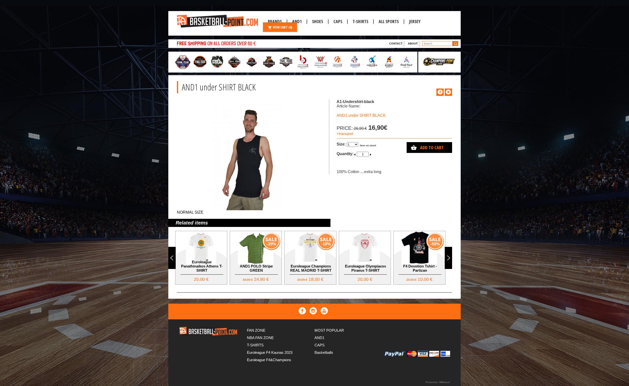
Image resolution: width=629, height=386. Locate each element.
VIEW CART (282, 27)
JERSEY (414, 21)
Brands (275, 21)
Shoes (317, 21)
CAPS (337, 21)
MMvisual (444, 382)
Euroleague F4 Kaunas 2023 (269, 352)
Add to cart (431, 147)
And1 (297, 21)
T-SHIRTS (360, 21)
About (413, 43)
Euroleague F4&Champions (269, 360)
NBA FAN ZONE (260, 338)
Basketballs (323, 352)
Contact (395, 43)
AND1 (319, 338)
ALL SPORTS (389, 21)
